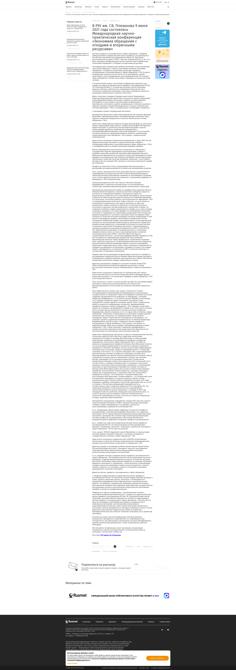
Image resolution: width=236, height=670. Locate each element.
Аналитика (78, 7)
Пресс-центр (77, 12)
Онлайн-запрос (165, 622)
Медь (69, 34)
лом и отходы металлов (75, 63)
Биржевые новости (73, 48)
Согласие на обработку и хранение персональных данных (119, 668)
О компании (86, 622)
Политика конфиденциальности (160, 668)
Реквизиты (99, 622)
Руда (69, 77)
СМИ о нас (150, 7)
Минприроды (96, 551)
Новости (105, 7)
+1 (115, 546)
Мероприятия (115, 7)
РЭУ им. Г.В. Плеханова (110, 551)
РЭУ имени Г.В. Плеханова (111, 535)
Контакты (141, 7)
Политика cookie (144, 668)
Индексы (69, 7)
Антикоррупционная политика (132, 622)
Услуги (96, 7)
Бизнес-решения (129, 7)
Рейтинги (88, 7)
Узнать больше (72, 663)
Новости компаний (89, 12)
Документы (112, 622)
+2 (168, 23)
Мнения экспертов (98, 546)
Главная (68, 12)
